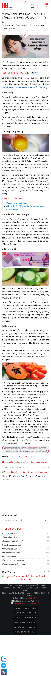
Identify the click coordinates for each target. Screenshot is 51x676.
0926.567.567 (33, 598)
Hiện (35, 73)
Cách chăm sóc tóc (12, 557)
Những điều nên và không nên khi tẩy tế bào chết (23, 476)
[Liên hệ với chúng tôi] (3, 672)
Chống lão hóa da (12, 549)
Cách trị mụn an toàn (12, 545)
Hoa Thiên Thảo (10, 29)
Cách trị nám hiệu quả (13, 541)
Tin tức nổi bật (10, 533)
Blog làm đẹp (13, 529)
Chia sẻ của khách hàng (14, 564)
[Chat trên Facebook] (3, 665)
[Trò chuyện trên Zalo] (3, 659)
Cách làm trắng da (12, 537)
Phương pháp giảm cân (14, 560)
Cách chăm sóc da (12, 553)
